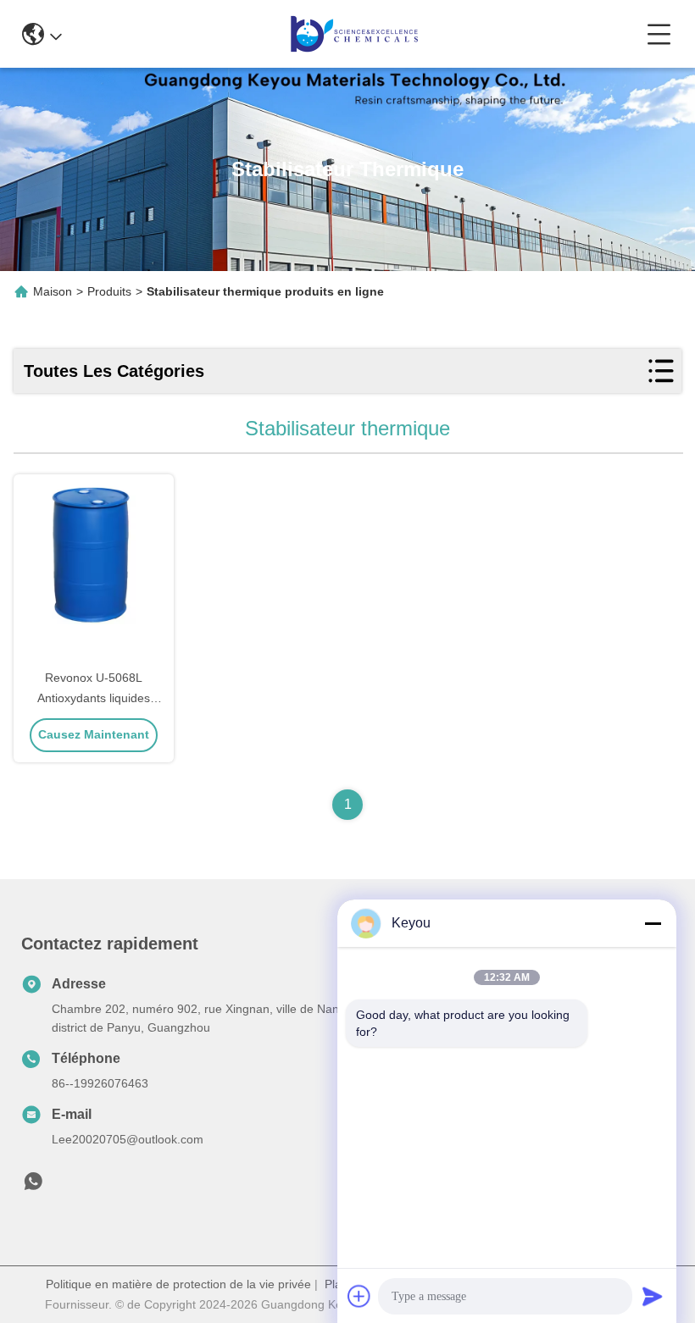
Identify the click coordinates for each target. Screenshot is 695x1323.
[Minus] (652, 923)
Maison (52, 291)
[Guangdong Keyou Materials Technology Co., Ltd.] (354, 34)
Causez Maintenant (93, 734)
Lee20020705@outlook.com (127, 1139)
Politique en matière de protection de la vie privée (178, 1284)
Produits (109, 291)
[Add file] (359, 1296)
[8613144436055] (33, 1186)
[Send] (652, 1296)
